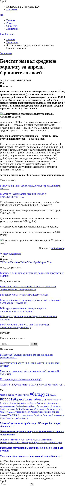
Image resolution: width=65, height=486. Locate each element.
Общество (11, 26)
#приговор (22, 415)
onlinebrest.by (58, 248)
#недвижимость (22, 412)
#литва (3, 409)
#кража (40, 406)
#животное (42, 403)
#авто (11, 394)
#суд (62, 415)
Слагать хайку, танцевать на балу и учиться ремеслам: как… (32, 384)
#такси (2, 418)
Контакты (11, 9)
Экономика (12, 28)
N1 (1, 15)
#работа (38, 415)
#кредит (47, 406)
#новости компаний (41, 412)
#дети (33, 403)
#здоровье (4, 406)
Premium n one (7, 34)
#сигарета (56, 415)
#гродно (13, 403)
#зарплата (16, 253)
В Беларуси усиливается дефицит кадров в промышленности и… (23, 195)
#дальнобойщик (23, 403)
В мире (10, 23)
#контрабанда (29, 406)
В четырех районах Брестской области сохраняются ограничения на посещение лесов (28, 288)
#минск (20, 409)
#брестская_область (30, 399)
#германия (57, 400)
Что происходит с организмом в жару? (20, 379)
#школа (25, 418)
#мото (43, 409)
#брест (6, 399)
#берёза (53, 395)
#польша (12, 414)
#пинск (55, 412)
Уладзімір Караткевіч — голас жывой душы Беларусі (30, 456)
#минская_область (32, 409)
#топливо (9, 418)
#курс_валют (56, 406)
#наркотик (11, 412)
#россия (47, 415)
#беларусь (5, 253)
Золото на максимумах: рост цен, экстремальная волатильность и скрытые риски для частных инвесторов (31, 441)
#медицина (11, 409)
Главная (10, 20)
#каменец (11, 406)
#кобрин (19, 406)
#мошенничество (54, 409)
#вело (49, 400)
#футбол (17, 418)
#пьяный (30, 415)
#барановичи (22, 394)
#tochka (3, 395)
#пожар (3, 415)
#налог (3, 412)
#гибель (4, 403)
